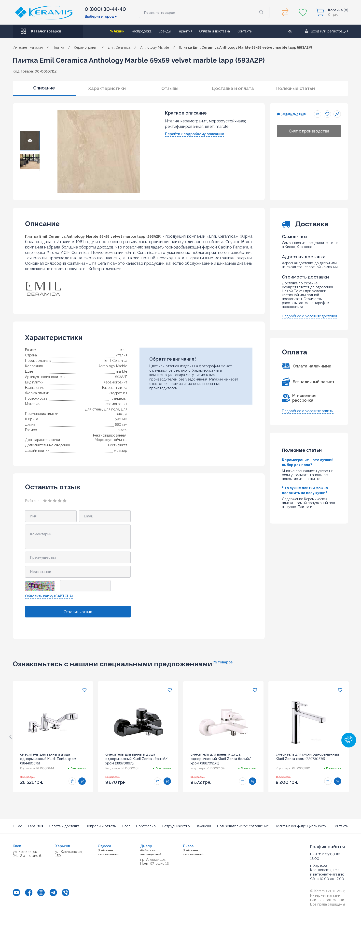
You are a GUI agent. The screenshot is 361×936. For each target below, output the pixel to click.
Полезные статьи (295, 88)
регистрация (337, 31)
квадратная (118, 393)
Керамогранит (115, 382)
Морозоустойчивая (111, 440)
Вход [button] (315, 31)
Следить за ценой (337, 114)
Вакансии (203, 826)
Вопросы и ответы (101, 826)
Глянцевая (119, 398)
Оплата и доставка (214, 31)
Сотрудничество (176, 826)
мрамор (120, 451)
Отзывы (169, 88)
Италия (121, 355)
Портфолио (146, 826)
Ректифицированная (109, 435)
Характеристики (107, 88)
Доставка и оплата (232, 88)
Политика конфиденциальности (301, 826)
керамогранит (115, 404)
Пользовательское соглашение (243, 826)
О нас (17, 826)
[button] (348, 740)
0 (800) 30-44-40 (105, 9)
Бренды (164, 31)
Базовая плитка (114, 388)
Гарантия (185, 31)
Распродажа (141, 31)
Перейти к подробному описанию (194, 134)
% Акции (117, 31)
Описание (44, 87)
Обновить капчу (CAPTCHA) (49, 596)
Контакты (244, 31)
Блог (126, 826)
